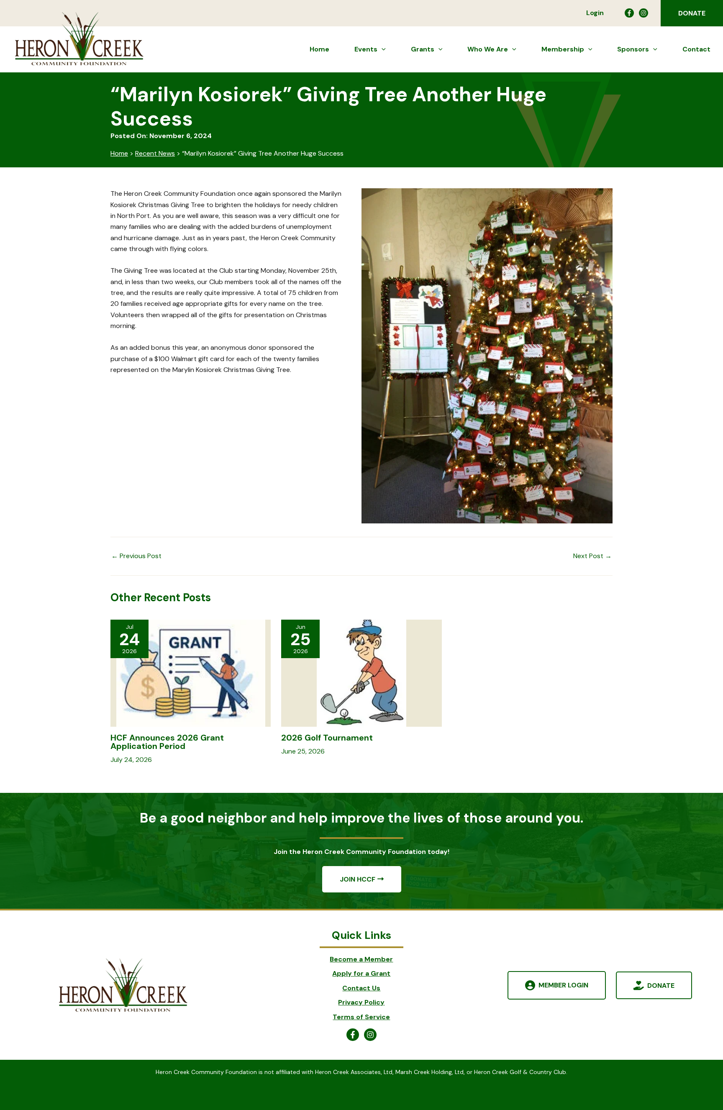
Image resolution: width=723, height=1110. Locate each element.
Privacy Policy (361, 1002)
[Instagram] (643, 13)
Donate (660, 985)
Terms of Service (361, 1017)
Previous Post (136, 556)
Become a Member (361, 959)
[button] (692, 13)
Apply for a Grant (361, 973)
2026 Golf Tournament (327, 737)
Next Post (592, 556)
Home (119, 153)
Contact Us (361, 988)
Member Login (563, 985)
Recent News (155, 153)
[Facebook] (629, 13)
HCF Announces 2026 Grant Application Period (167, 741)
